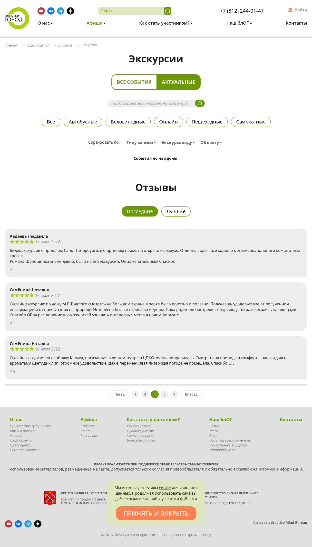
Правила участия (140, 430)
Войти (301, 10)
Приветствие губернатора (30, 426)
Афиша (95, 23)
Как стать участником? (165, 23)
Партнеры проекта (24, 449)
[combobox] (142, 142)
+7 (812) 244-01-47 (242, 10)
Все (51, 121)
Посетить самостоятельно (230, 440)
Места (85, 430)
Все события (134, 82)
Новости (16, 435)
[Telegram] (60, 11)
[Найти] (167, 11)
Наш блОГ (238, 23)
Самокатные (250, 121)
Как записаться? (139, 426)
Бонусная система (141, 440)
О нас (44, 23)
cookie (165, 487)
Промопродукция (222, 449)
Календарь (89, 435)
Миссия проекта (22, 430)
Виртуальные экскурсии (228, 445)
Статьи (214, 426)
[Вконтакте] (51, 11)
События (87, 426)
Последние (140, 211)
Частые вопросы (140, 435)
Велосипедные (128, 121)
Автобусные (83, 121)
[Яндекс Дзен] (70, 11)
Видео (214, 435)
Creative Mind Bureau (289, 522)
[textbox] (142, 142)
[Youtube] (41, 11)
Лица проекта (20, 440)
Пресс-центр (20, 445)
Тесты (213, 430)
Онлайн (168, 121)
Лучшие (175, 211)
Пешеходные (207, 121)
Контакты (296, 23)
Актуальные (178, 82)
